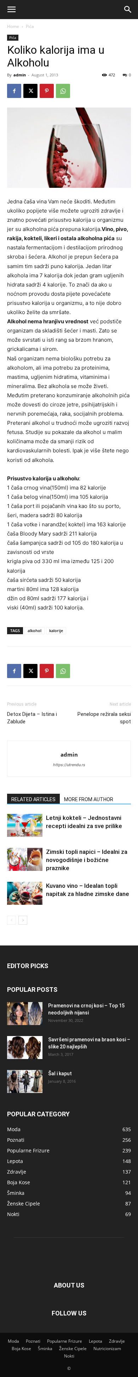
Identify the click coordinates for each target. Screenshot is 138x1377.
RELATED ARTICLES (33, 799)
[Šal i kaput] (24, 1081)
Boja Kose (21, 1349)
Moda (13, 1341)
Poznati (33, 1341)
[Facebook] (14, 91)
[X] (30, 91)
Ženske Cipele (73, 1349)
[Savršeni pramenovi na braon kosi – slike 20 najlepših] (24, 1047)
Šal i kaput (60, 1073)
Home (13, 26)
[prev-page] (11, 920)
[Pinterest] (47, 91)
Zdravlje (117, 1341)
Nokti (69, 1356)
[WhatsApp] (63, 91)
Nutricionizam (107, 1349)
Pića (30, 26)
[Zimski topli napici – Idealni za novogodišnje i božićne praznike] (24, 859)
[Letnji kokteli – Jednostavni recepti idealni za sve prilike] (24, 825)
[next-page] (22, 920)
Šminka (45, 1349)
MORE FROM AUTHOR (88, 799)
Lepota (95, 1341)
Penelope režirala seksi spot (104, 718)
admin (19, 74)
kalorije (56, 630)
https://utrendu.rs (69, 764)
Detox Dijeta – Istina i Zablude (32, 718)
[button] (11, 9)
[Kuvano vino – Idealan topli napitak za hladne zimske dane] (24, 893)
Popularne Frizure (64, 1341)
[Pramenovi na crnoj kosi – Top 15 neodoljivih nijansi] (24, 1013)
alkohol (34, 630)
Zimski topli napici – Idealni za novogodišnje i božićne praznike (86, 860)
